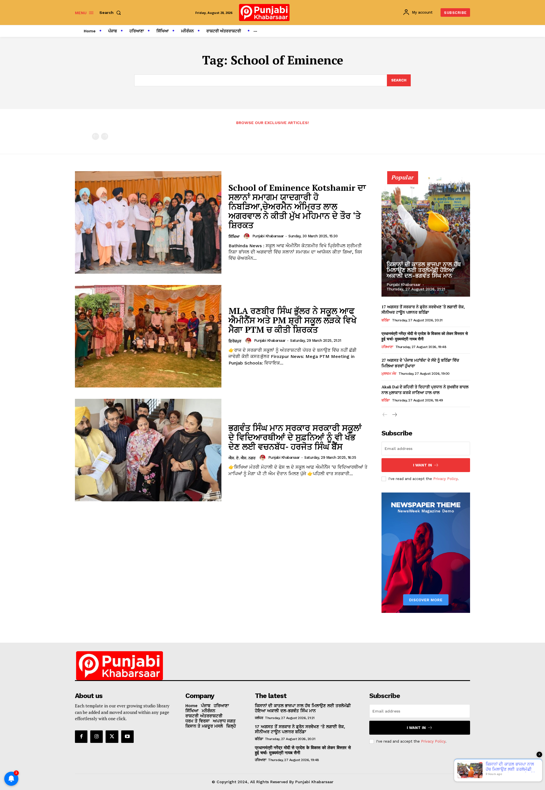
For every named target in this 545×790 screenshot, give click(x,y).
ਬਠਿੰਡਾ (386, 320)
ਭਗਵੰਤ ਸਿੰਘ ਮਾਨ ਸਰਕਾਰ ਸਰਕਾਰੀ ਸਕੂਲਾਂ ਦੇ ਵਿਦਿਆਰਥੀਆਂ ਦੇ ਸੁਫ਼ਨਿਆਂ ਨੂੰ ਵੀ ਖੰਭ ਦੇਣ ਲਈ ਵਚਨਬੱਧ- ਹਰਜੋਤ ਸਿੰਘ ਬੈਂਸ (295, 437)
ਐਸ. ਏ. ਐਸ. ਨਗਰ (242, 458)
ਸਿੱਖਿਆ (234, 236)
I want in (422, 465)
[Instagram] (96, 736)
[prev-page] (95, 136)
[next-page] (394, 414)
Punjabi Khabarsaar (268, 236)
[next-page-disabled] (104, 136)
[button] (111, 12)
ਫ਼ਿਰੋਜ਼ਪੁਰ (235, 341)
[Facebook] (81, 736)
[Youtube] (127, 736)
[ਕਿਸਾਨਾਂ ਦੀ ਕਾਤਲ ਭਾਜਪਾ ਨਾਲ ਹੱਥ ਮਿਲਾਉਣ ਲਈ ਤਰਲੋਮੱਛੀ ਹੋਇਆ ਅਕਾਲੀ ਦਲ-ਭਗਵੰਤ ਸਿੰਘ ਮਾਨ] (426, 237)
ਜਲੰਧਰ (259, 718)
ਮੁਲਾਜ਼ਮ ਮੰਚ (389, 374)
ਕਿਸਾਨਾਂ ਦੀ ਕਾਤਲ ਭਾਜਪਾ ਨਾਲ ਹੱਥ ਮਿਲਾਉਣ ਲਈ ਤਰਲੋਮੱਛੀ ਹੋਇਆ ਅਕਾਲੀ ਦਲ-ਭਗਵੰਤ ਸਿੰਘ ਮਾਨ (424, 270)
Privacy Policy (445, 479)
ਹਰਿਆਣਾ (387, 347)
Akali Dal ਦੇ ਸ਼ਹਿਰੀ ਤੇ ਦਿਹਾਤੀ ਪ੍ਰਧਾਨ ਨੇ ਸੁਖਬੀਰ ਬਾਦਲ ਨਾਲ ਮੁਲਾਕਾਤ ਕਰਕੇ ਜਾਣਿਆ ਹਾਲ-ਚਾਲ (425, 389)
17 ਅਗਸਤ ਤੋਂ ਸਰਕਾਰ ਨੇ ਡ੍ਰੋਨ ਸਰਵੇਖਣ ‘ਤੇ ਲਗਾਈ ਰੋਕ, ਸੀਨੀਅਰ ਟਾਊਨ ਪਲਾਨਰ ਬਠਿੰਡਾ (423, 309)
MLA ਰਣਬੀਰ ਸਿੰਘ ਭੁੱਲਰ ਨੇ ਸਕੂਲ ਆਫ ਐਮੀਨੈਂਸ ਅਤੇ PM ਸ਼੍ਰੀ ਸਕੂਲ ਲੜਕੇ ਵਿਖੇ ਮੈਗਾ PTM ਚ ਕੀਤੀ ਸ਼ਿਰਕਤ (293, 320)
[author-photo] (247, 236)
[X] (112, 736)
